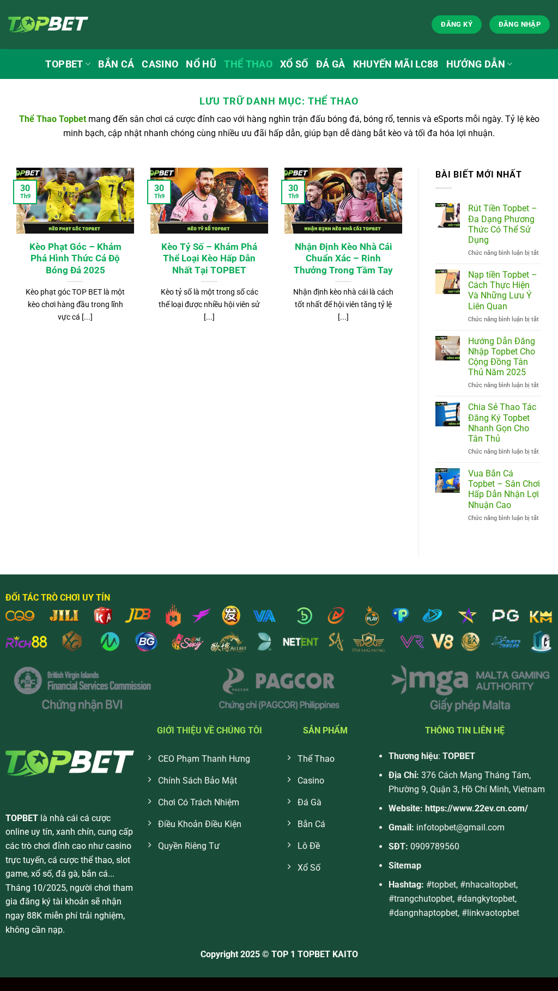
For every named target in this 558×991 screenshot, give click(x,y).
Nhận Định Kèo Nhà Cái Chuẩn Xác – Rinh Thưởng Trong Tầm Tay (343, 259)
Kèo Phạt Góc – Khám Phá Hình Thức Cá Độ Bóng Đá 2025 (75, 259)
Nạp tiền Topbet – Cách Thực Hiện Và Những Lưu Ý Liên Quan (502, 290)
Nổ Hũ (201, 64)
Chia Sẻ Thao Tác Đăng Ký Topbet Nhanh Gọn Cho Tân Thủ (502, 423)
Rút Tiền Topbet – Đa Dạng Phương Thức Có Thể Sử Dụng (502, 224)
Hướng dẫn (475, 64)
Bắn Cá (116, 64)
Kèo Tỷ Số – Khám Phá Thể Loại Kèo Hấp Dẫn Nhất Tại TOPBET (209, 259)
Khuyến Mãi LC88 (396, 64)
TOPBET (64, 64)
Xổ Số (294, 64)
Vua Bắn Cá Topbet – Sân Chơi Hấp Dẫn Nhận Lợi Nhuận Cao (504, 489)
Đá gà (330, 64)
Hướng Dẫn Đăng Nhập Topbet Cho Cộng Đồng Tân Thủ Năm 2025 (501, 357)
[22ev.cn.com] (62, 24)
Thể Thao (248, 64)
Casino (160, 64)
